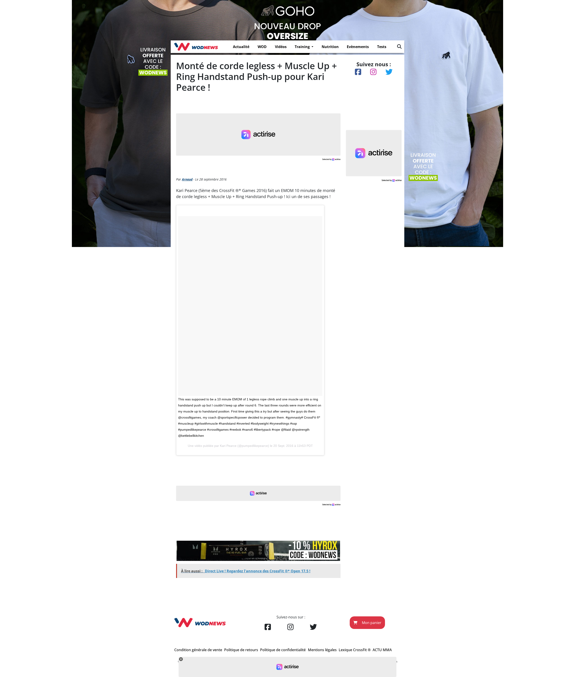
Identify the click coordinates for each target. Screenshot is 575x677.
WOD (262, 46)
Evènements (358, 46)
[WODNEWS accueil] (196, 46)
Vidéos (281, 46)
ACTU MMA (382, 649)
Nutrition (330, 46)
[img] (399, 46)
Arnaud (187, 179)
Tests (381, 46)
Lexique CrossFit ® (355, 649)
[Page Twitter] (313, 627)
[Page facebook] (268, 627)
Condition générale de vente (198, 649)
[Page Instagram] (290, 627)
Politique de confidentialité (283, 649)
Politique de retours (241, 649)
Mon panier (371, 622)
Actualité (241, 46)
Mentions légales (322, 649)
